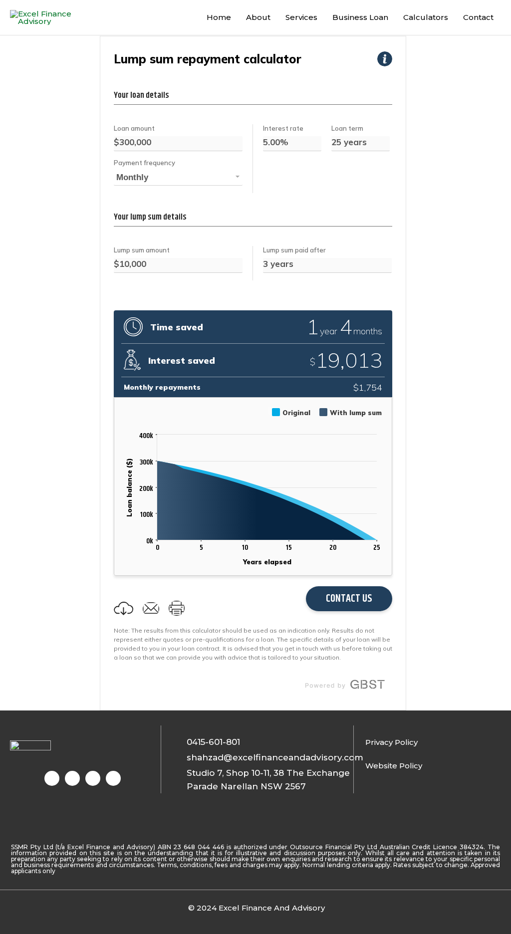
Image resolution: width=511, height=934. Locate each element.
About (258, 17)
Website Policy (393, 765)
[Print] (177, 608)
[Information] (384, 58)
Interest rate (283, 128)
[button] (123, 609)
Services (301, 17)
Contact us (349, 599)
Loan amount (134, 128)
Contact (478, 17)
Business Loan (360, 17)
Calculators (425, 17)
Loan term (347, 128)
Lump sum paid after (294, 250)
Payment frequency (144, 163)
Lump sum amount (142, 250)
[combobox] (178, 178)
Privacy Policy (391, 742)
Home (219, 17)
